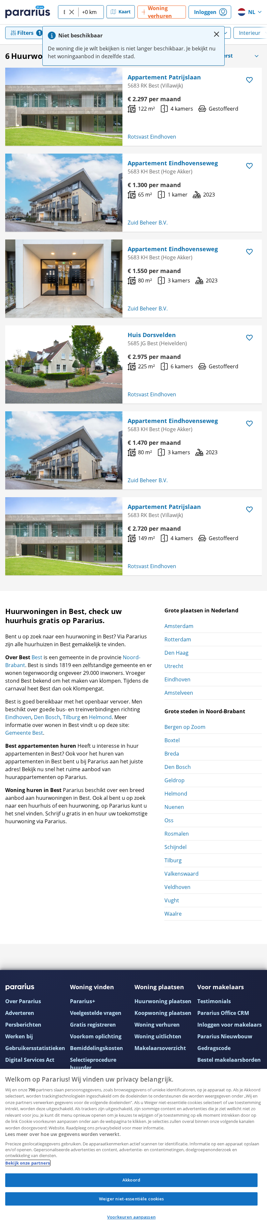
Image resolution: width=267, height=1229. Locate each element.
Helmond (100, 717)
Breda (171, 753)
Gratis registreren (93, 1024)
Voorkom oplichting (95, 1036)
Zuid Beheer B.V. (148, 222)
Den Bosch (47, 717)
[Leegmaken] (71, 12)
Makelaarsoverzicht (160, 1048)
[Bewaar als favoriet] (249, 80)
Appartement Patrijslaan (164, 77)
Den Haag (176, 652)
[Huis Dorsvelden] (63, 364)
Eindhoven (18, 717)
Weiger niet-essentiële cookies (131, 1199)
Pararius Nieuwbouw (224, 1036)
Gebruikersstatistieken (35, 1048)
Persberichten (23, 1024)
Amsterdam (178, 626)
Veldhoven (177, 887)
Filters (25, 32)
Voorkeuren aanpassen (131, 1217)
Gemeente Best (24, 732)
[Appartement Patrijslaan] (63, 107)
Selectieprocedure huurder (93, 1063)
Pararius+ (82, 1001)
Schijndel (175, 847)
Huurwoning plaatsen (162, 1001)
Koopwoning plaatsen (162, 1013)
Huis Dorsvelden (152, 335)
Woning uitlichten (157, 1036)
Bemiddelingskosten (96, 1048)
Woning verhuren (157, 1024)
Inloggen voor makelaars (229, 1024)
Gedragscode (214, 1048)
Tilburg (71, 717)
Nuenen (174, 807)
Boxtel (172, 740)
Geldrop (174, 780)
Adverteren (19, 1013)
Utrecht (173, 666)
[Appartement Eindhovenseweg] (63, 193)
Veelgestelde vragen (95, 1013)
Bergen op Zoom (184, 727)
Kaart (125, 11)
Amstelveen (178, 692)
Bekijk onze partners (27, 1163)
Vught (171, 900)
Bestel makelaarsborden (229, 1059)
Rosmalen (176, 833)
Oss (169, 820)
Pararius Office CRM (223, 1013)
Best (37, 657)
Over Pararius (23, 1001)
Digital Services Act (29, 1059)
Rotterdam (177, 639)
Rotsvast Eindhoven (152, 136)
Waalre (173, 913)
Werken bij (19, 1036)
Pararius (27, 12)
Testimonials (214, 1001)
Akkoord (131, 1180)
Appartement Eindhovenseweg (173, 163)
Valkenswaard (181, 873)
